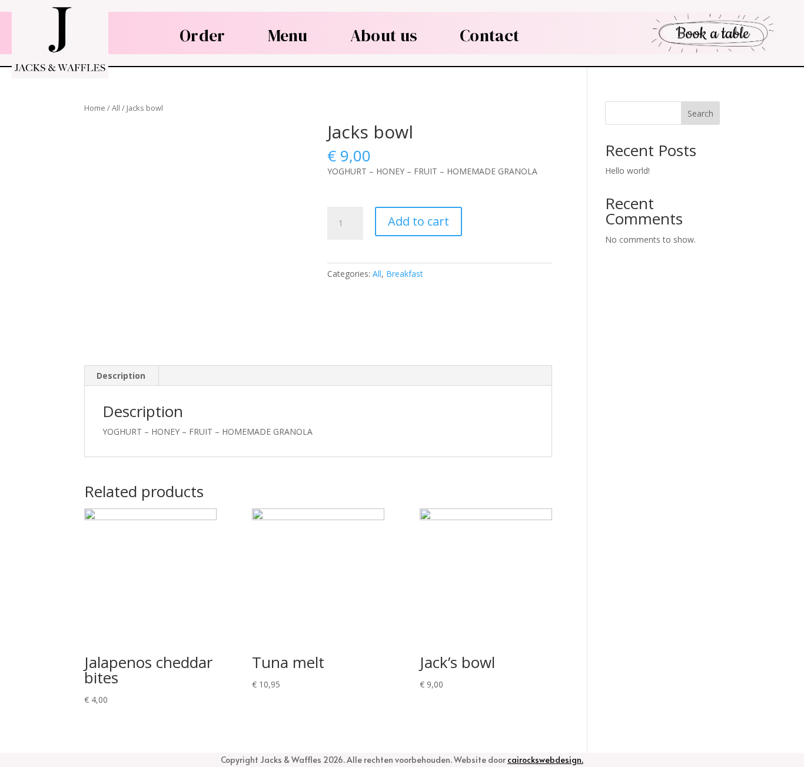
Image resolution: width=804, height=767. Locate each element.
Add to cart (418, 221)
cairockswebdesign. (545, 759)
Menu (288, 35)
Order (202, 35)
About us (383, 35)
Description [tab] (121, 375)
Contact (489, 35)
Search (700, 113)
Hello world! (627, 170)
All (116, 108)
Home (94, 108)
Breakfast (404, 273)
